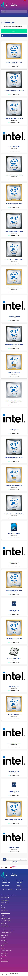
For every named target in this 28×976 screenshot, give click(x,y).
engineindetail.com (5, 974)
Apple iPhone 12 (4, 961)
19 (25, 859)
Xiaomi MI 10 (4, 955)
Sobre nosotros (5, 880)
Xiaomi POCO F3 (5, 902)
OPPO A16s (3, 940)
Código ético (19, 882)
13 (20, 859)
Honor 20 (3, 948)
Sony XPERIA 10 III (5, 926)
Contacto (18, 889)
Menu (4, 11)
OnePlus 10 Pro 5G (5, 918)
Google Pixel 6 (4, 943)
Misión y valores (19, 880)
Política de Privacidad (7, 889)
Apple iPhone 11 (4, 935)
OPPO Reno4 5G (5, 897)
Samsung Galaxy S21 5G (6, 932)
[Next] (16, 862)
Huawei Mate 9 (4, 953)
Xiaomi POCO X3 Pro (6, 920)
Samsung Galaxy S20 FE (7, 950)
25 (14, 861)
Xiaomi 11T (3, 945)
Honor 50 (3, 908)
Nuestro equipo (5, 885)
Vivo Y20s (3, 937)
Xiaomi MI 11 (3, 905)
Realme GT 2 (4, 915)
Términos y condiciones (19, 885)
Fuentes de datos (6, 882)
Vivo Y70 (3, 958)
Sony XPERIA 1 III (5, 900)
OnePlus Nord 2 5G (5, 913)
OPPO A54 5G (4, 910)
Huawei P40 (4, 923)
